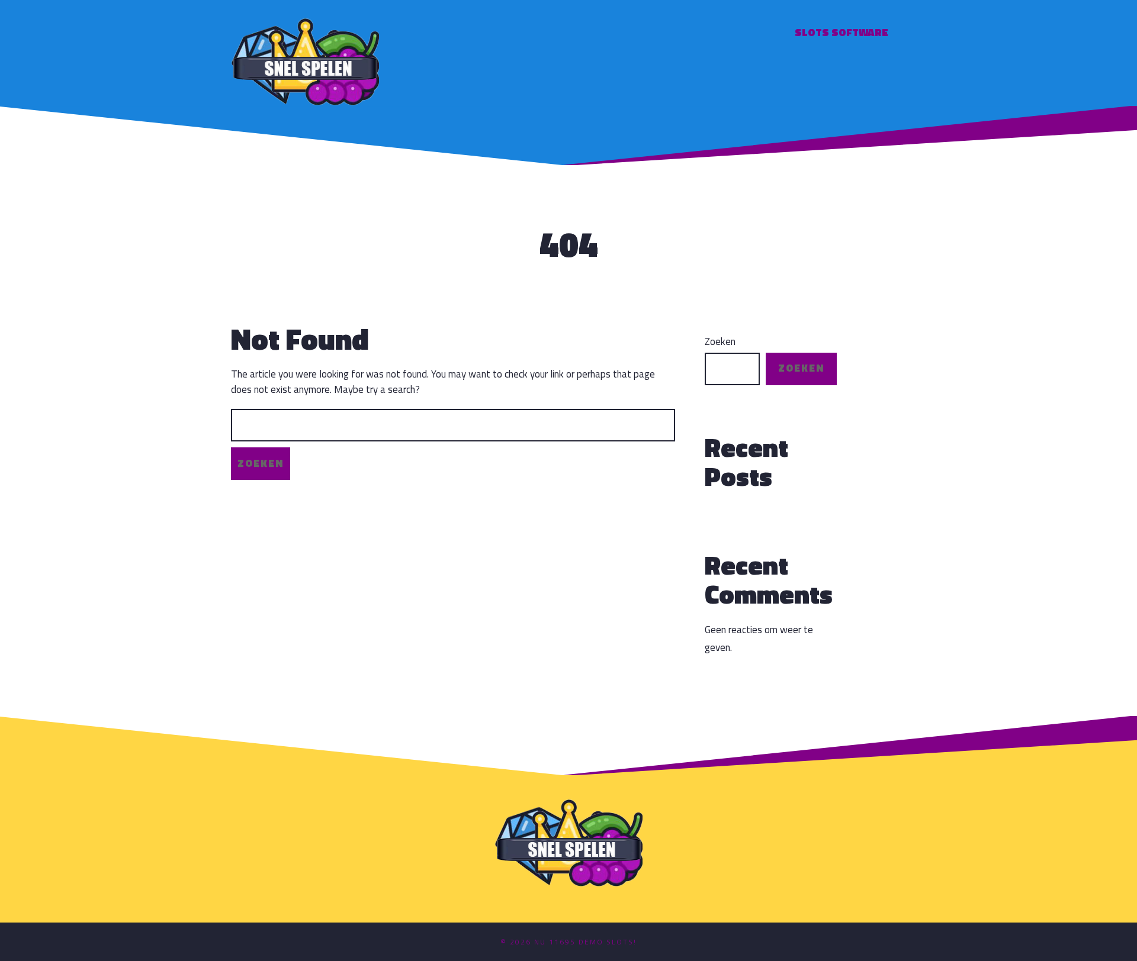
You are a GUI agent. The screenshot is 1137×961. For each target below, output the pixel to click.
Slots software (841, 32)
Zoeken (720, 341)
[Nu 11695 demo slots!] (305, 60)
